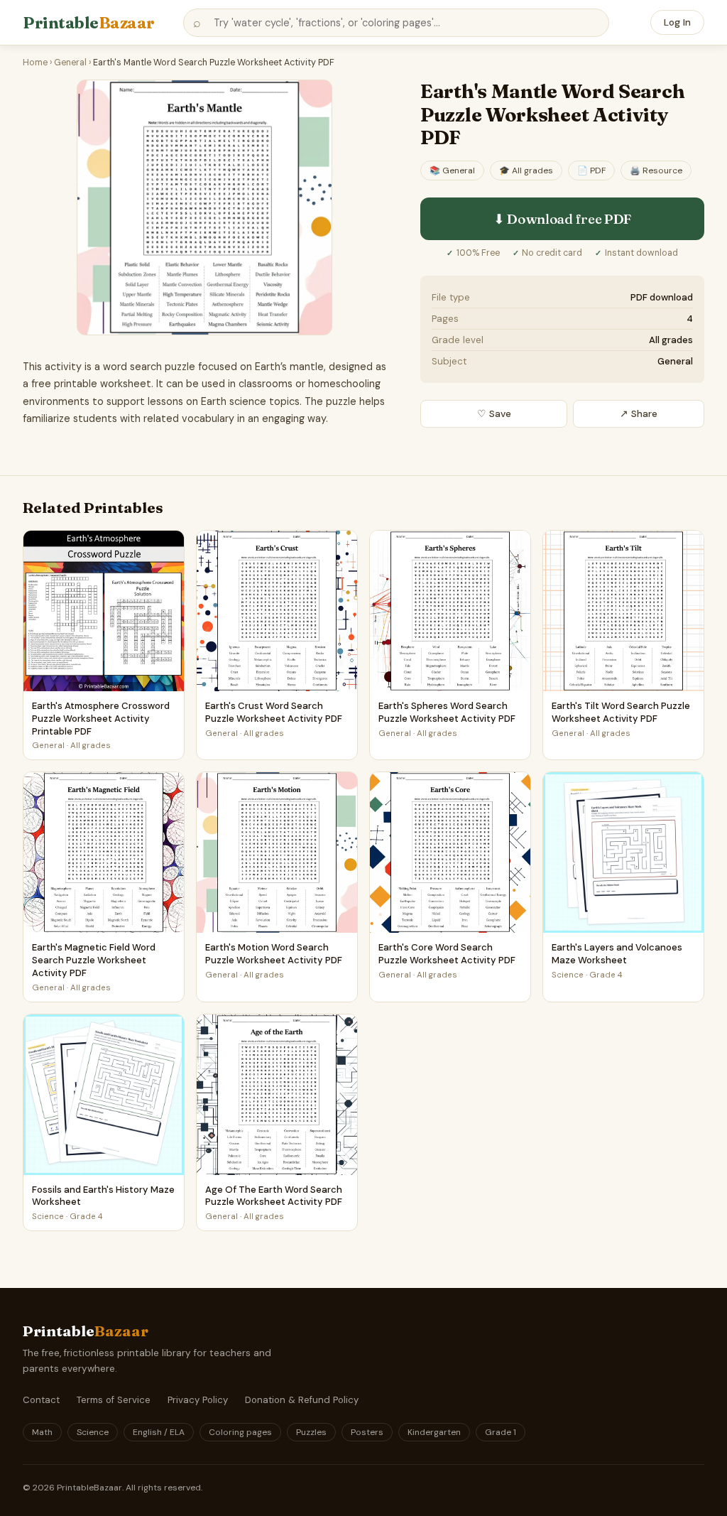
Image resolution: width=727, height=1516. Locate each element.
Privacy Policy (198, 1400)
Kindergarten (434, 1432)
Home (35, 62)
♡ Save (494, 414)
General (70, 62)
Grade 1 (500, 1432)
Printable (89, 23)
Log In (677, 22)
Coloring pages (240, 1432)
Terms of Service (114, 1400)
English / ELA (159, 1432)
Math (42, 1432)
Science (93, 1432)
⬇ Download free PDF (562, 218)
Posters (367, 1432)
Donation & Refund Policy (302, 1400)
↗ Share (638, 414)
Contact (41, 1400)
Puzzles (311, 1432)
